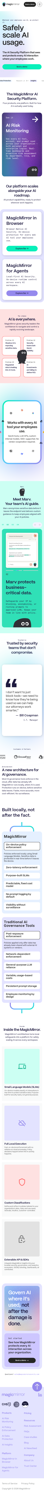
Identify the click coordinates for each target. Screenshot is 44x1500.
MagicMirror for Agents (10, 1469)
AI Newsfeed (30, 1448)
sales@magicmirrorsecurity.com (26, 1374)
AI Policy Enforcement (9, 1429)
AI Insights (7, 1445)
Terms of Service (9, 1484)
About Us (28, 1461)
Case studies (30, 1437)
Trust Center (30, 1466)
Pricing (27, 1413)
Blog (26, 1443)
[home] (11, 4)
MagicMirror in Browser (9, 1460)
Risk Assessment (32, 1426)
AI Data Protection (7, 1437)
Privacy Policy (27, 1484)
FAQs (26, 1432)
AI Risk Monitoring (7, 1420)
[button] (39, 4)
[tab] (3, 525)
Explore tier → (22, 249)
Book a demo (29, 4)
